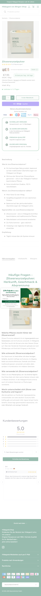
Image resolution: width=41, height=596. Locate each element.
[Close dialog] (39, 289)
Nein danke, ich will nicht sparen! (10, 303)
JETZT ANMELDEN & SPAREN (10, 301)
